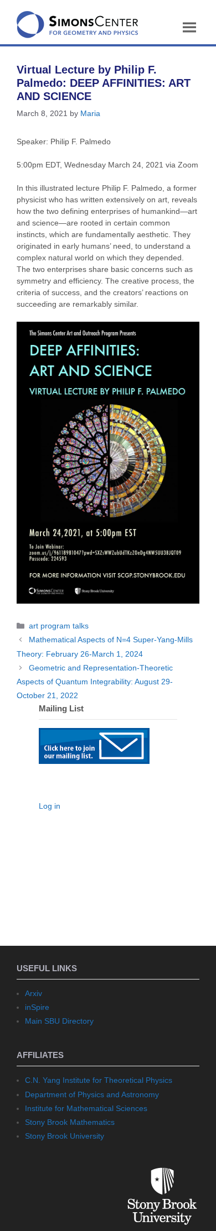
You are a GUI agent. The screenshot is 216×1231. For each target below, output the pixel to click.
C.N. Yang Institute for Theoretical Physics (98, 1080)
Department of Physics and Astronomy (92, 1094)
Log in (49, 806)
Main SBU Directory (59, 1021)
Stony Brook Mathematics (70, 1122)
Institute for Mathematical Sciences (86, 1108)
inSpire (37, 1007)
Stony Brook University (64, 1136)
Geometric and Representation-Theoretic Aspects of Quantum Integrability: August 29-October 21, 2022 (95, 681)
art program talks (59, 625)
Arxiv (33, 993)
